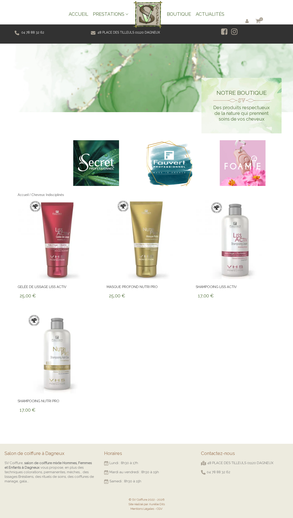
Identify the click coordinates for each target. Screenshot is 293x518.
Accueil (23, 195)
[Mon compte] (247, 21)
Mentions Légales (142, 508)
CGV (160, 508)
